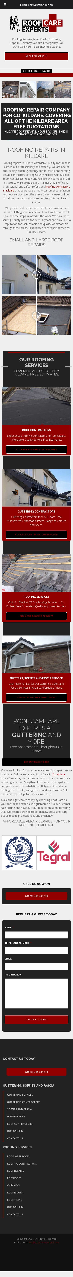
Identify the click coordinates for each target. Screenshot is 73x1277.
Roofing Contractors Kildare (44, 1242)
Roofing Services (18, 1156)
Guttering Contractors (23, 1102)
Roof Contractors (19, 1123)
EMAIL (8, 958)
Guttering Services (20, 1094)
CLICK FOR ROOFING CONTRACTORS (36, 449)
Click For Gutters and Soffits (36, 697)
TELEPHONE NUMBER (18, 943)
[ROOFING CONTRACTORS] (36, 406)
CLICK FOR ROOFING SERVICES (36, 616)
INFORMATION (13, 974)
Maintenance (16, 1116)
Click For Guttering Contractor (36, 534)
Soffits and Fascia (19, 1109)
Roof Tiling (14, 1200)
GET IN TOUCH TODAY (36, 762)
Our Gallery (15, 1131)
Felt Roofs (14, 1178)
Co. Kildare (58, 774)
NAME (9, 927)
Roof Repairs (15, 1170)
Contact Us (15, 1138)
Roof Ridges (15, 1192)
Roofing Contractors (22, 1163)
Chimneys (13, 1185)
